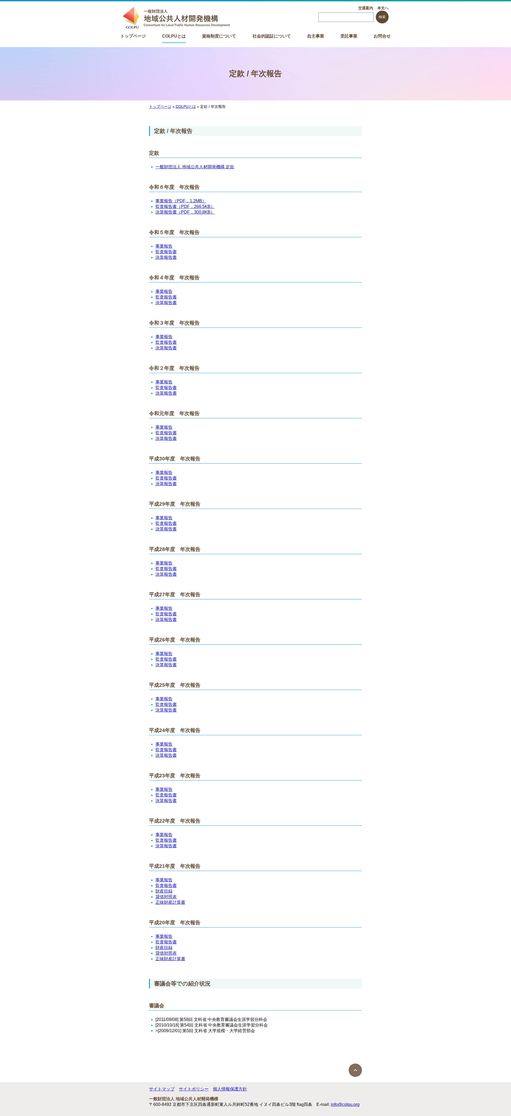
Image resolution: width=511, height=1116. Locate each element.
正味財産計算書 (170, 902)
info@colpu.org (345, 1104)
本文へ (383, 8)
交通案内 (365, 8)
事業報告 (163, 246)
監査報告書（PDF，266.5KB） (185, 206)
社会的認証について (272, 36)
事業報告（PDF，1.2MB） (180, 201)
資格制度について (219, 36)
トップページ (133, 36)
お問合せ (382, 36)
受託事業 (348, 36)
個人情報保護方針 (230, 1089)
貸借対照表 (166, 896)
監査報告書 (166, 252)
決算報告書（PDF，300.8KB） (185, 212)
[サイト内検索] (346, 17)
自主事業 (315, 36)
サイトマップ (162, 1089)
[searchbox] (346, 17)
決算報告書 (166, 257)
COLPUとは (174, 36)
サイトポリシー (194, 1089)
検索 (382, 17)
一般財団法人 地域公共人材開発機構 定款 (194, 167)
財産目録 (163, 891)
